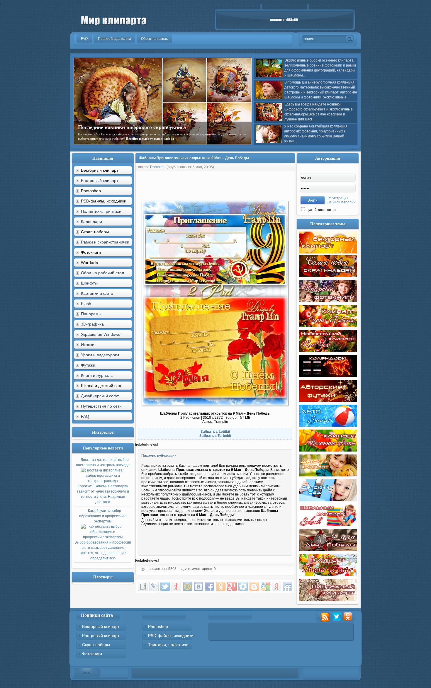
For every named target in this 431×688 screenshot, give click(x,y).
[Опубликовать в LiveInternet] (142, 586)
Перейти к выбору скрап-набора (150, 138)
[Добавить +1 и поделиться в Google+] (232, 586)
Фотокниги (92, 653)
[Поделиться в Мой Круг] (243, 586)
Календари (91, 221)
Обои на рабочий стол (102, 272)
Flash (86, 303)
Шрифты (89, 283)
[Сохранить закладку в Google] (265, 586)
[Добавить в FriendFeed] (287, 586)
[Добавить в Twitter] (165, 586)
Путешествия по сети (101, 406)
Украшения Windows (100, 334)
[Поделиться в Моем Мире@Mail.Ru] (187, 586)
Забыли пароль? (341, 202)
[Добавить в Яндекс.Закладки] (276, 586)
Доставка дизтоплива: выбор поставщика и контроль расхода (103, 481)
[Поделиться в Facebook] (209, 586)
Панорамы (91, 313)
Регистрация (338, 198)
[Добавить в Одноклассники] (220, 586)
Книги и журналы (97, 375)
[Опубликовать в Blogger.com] (254, 586)
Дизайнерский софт (100, 396)
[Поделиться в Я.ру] (176, 586)
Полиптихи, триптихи (101, 211)
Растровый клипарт (99, 180)
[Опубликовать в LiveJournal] (154, 586)
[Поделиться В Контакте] (198, 586)
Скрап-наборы (96, 644)
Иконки (87, 344)
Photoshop (158, 626)
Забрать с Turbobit (215, 436)
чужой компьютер (321, 210)
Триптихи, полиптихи (168, 644)
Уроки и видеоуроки (100, 354)
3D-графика (92, 324)
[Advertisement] (242, 184)
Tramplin (157, 167)
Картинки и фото (97, 293)
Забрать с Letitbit (215, 432)
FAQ (85, 416)
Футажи (88, 365)
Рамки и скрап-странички (105, 242)
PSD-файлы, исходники (171, 635)
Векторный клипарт (100, 626)
